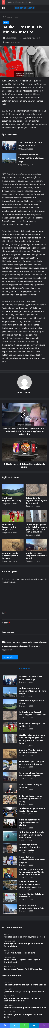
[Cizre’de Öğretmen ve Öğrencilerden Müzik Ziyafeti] (10, 823)
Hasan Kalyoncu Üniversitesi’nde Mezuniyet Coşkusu (32, 860)
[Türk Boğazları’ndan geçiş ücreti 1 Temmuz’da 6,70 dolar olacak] (10, 836)
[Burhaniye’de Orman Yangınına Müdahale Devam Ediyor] (9, 158)
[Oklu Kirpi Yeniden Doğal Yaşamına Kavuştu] (13, 545)
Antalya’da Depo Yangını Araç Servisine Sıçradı (36, 555)
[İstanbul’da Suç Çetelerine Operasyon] (10, 897)
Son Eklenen (24, 668)
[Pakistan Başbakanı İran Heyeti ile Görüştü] (9, 145)
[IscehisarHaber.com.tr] (24, 7)
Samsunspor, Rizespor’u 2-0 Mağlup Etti (9, 527)
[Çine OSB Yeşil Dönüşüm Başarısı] (10, 788)
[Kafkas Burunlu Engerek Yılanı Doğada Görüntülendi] (36, 490)
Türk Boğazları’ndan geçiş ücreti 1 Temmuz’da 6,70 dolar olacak (31, 835)
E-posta (6, 623)
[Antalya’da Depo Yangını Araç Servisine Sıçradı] (36, 545)
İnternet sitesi (8, 632)
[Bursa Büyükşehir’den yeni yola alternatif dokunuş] (10, 765)
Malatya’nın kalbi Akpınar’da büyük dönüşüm (32, 907)
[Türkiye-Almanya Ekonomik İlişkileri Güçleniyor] (10, 812)
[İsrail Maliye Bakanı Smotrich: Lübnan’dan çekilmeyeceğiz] (10, 848)
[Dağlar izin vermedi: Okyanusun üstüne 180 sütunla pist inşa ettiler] (10, 885)
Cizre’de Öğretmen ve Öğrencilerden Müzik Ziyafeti (29, 823)
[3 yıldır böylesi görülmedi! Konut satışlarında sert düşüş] (10, 799)
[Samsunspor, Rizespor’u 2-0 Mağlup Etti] (13, 516)
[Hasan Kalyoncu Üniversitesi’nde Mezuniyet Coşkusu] (10, 860)
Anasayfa (8, 17)
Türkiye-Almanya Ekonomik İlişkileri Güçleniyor (32, 809)
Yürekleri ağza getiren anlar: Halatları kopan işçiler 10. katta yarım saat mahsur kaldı (36, 528)
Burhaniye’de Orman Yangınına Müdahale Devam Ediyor (31, 158)
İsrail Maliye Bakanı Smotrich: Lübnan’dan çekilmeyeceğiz (29, 847)
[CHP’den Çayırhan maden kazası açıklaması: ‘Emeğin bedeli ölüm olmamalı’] (10, 873)
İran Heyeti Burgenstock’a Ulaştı (20, 2)
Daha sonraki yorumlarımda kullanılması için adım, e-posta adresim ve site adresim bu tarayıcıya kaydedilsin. (24, 646)
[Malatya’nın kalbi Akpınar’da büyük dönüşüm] (10, 909)
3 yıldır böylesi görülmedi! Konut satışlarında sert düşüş (31, 799)
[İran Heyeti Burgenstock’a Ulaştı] (13, 490)
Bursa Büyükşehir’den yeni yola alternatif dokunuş (31, 763)
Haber (16, 17)
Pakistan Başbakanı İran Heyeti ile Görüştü (30, 678)
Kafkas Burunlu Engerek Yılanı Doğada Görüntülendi (36, 500)
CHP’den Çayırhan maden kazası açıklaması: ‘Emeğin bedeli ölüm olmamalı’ (32, 872)
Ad (4, 613)
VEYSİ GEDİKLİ (11, 38)
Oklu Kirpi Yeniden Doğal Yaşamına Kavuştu (10, 555)
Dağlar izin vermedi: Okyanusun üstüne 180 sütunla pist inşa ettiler (30, 884)
